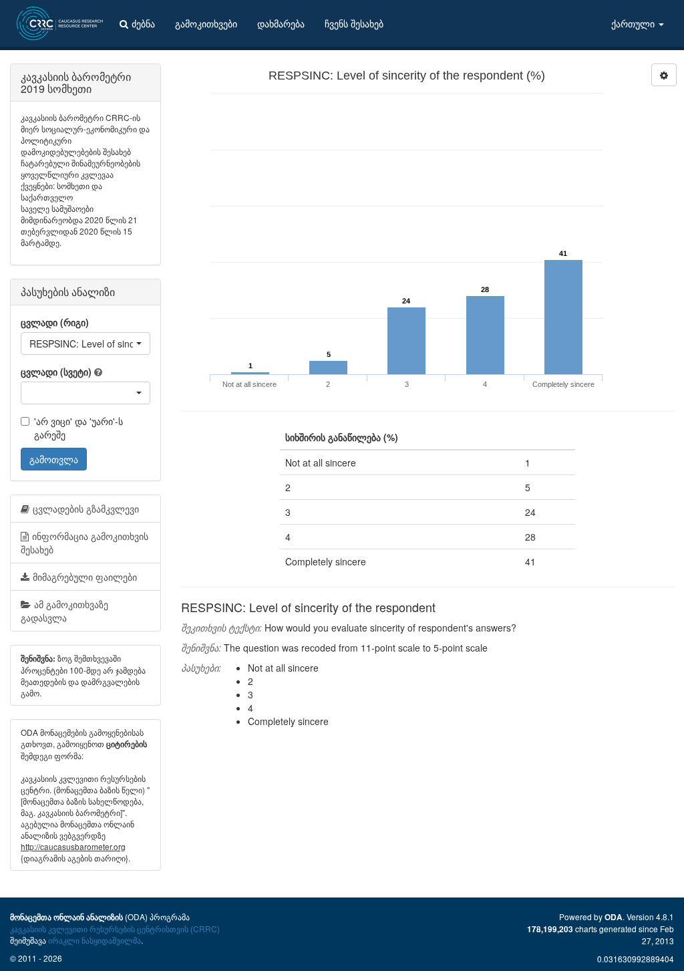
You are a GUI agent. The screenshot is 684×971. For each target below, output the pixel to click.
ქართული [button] (634, 23)
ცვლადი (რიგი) (55, 322)
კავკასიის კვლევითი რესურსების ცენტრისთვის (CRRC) (115, 928)
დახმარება (281, 23)
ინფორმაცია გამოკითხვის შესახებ (84, 542)
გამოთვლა (53, 459)
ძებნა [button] (143, 23)
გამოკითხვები (206, 23)
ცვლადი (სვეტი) (56, 371)
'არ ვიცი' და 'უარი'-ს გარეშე (78, 427)
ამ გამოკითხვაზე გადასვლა (64, 610)
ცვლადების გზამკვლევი (86, 508)
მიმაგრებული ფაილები (85, 576)
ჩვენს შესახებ (354, 23)
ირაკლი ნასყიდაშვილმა (94, 940)
